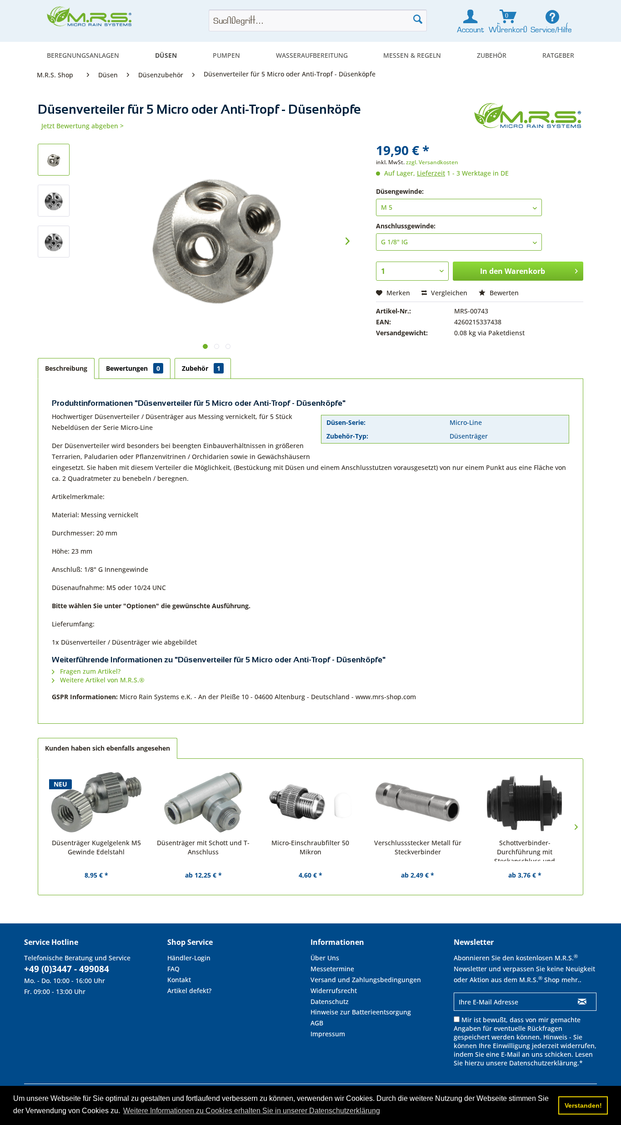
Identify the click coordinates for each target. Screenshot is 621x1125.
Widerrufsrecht (333, 990)
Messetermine (332, 968)
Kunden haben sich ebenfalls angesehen (107, 748)
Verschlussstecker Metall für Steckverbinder (417, 847)
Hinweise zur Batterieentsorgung (360, 1012)
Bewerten (503, 292)
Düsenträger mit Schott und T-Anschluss (203, 847)
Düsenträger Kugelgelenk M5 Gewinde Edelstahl (96, 847)
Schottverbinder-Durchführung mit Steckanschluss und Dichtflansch (524, 849)
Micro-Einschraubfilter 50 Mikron (310, 847)
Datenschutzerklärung (543, 1063)
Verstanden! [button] (583, 1105)
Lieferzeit (431, 173)
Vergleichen (448, 292)
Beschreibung (66, 368)
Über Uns (324, 957)
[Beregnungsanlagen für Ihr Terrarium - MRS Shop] (90, 19)
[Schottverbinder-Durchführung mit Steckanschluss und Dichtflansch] (524, 802)
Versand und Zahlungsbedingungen (365, 979)
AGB (316, 1023)
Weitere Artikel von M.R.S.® (101, 680)
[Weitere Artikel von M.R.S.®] (528, 119)
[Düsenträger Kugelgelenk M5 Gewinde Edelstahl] (96, 802)
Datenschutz (329, 1001)
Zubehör (201, 368)
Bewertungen (133, 368)
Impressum (327, 1033)
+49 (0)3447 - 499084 (66, 969)
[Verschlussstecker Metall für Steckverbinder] (418, 802)
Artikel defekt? (189, 990)
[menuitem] (83, 55)
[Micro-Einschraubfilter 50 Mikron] (310, 802)
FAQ (173, 968)
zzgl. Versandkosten (432, 162)
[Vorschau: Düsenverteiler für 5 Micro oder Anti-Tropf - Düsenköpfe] (54, 160)
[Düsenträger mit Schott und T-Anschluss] (203, 802)
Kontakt (179, 979)
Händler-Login (188, 957)
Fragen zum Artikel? (89, 671)
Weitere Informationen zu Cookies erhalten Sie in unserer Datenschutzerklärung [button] (251, 1111)
